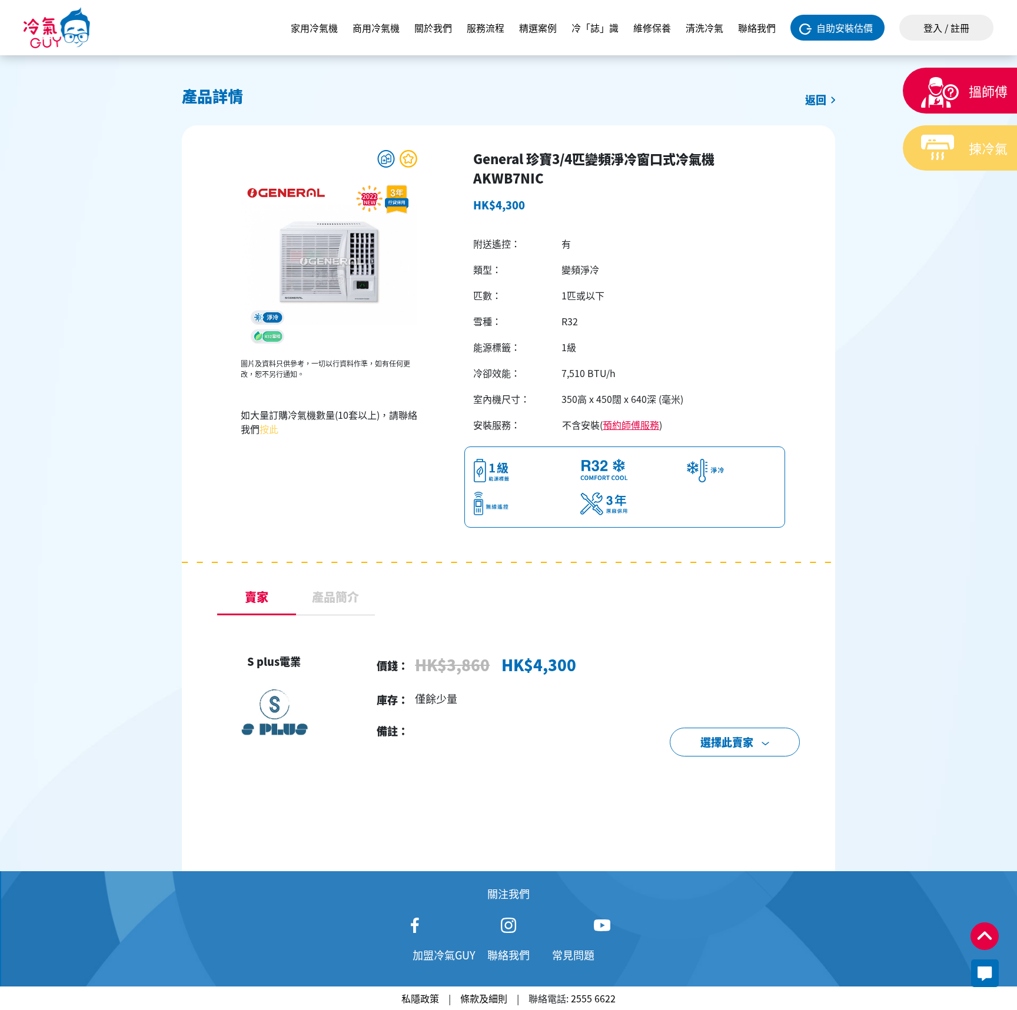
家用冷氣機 (314, 28)
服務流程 (485, 28)
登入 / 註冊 (946, 28)
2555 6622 (593, 998)
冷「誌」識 (595, 28)
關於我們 (433, 28)
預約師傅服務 (631, 425)
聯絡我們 (757, 28)
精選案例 (538, 28)
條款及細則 (483, 998)
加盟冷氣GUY (444, 955)
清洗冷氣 (704, 28)
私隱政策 (420, 998)
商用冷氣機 (376, 28)
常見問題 (573, 955)
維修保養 (652, 28)
